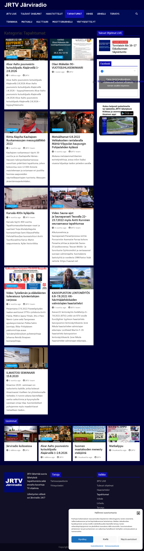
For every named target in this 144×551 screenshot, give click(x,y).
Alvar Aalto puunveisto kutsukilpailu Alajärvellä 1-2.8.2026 (22, 68)
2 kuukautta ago (84, 457)
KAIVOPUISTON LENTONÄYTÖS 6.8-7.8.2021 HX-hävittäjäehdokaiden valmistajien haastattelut (71, 298)
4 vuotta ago (15, 148)
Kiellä (105, 539)
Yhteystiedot (56, 485)
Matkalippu (116, 446)
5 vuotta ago (60, 307)
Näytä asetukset (129, 539)
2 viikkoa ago (15, 450)
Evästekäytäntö (97, 546)
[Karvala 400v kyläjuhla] (26, 198)
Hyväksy (82, 539)
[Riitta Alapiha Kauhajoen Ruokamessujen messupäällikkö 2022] (26, 122)
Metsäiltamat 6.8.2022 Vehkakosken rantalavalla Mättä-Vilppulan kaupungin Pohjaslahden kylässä (69, 142)
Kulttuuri (42, 21)
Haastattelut (54, 13)
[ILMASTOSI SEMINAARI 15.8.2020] (26, 358)
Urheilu (101, 13)
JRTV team (30, 148)
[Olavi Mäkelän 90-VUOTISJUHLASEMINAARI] (71, 49)
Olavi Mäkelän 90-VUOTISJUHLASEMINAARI (67, 66)
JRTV (27, 75)
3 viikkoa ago (15, 75)
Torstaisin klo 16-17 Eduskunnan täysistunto (124, 49)
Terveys (114, 13)
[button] (138, 512)
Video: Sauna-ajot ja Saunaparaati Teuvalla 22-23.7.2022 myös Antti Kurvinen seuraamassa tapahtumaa (71, 218)
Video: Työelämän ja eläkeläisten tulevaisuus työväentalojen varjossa (26, 296)
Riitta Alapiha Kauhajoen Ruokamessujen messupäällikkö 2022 (25, 140)
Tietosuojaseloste (112, 546)
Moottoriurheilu (62, 21)
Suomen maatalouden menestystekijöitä (88, 449)
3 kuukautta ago (119, 450)
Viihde (89, 13)
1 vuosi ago (59, 72)
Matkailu (27, 21)
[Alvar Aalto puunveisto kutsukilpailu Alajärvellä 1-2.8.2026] (26, 49)
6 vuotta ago (15, 380)
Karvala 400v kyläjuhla (20, 213)
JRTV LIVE (11, 13)
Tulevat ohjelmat (31, 13)
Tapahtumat (74, 13)
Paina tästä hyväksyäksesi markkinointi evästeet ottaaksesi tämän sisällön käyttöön (118, 82)
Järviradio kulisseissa (19, 446)
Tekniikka (11, 21)
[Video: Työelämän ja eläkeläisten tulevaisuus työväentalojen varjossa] (26, 278)
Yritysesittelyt (86, 21)
